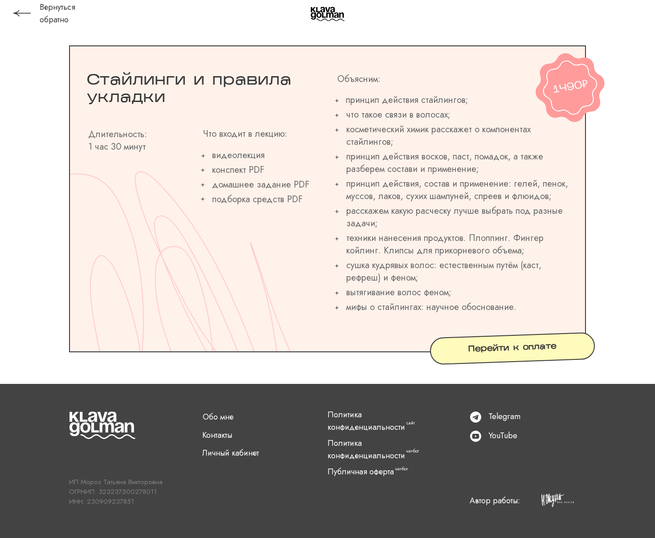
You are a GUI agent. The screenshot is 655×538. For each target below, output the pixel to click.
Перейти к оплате (512, 348)
